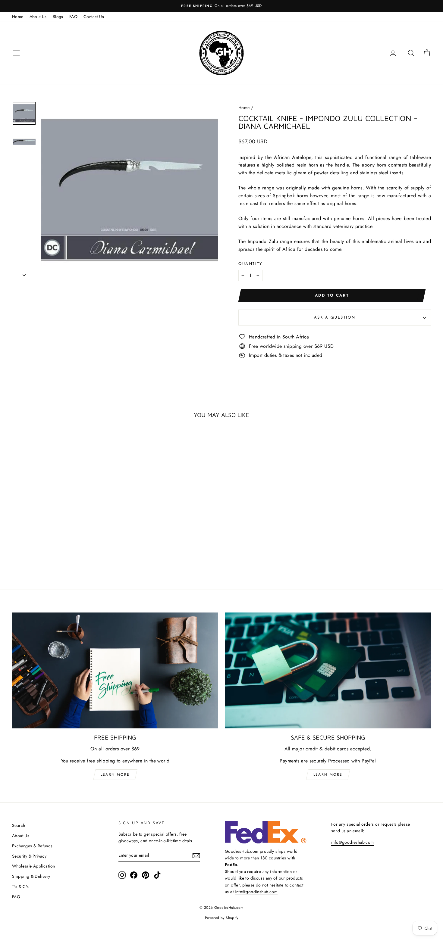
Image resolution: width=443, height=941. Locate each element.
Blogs (58, 17)
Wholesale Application (33, 866)
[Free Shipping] (115, 670)
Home (18, 17)
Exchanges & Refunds (32, 846)
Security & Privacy (29, 856)
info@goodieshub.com (256, 892)
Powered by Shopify (221, 918)
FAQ (73, 17)
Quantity (250, 263)
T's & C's (20, 886)
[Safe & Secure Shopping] (328, 670)
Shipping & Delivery (31, 876)
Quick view (62, 525)
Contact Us (93, 17)
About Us (38, 17)
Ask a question (334, 317)
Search (18, 825)
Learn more (115, 774)
